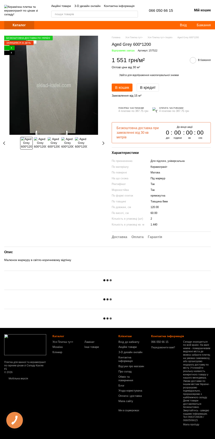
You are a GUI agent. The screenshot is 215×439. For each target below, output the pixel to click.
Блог (121, 385)
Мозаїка (57, 347)
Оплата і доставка (130, 395)
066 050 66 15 (161, 10)
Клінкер (57, 352)
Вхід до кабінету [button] (128, 341)
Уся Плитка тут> (62, 341)
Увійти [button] (123, 75)
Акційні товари (61, 6)
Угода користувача (130, 390)
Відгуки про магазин (131, 366)
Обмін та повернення (125, 378)
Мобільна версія (18, 378)
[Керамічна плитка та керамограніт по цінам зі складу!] (25, 344)
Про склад (125, 371)
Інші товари (91, 347)
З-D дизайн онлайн (87, 6)
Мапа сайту (125, 401)
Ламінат (89, 341)
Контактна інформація (119, 6)
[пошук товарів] (134, 14)
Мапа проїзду (191, 424)
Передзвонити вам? (163, 347)
